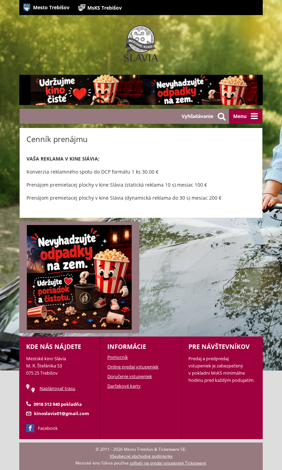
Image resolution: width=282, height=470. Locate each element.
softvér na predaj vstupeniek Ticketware (168, 463)
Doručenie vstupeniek (129, 376)
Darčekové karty (124, 386)
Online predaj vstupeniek (133, 367)
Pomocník (117, 357)
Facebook (48, 428)
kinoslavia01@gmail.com (61, 413)
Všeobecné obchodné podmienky (141, 456)
